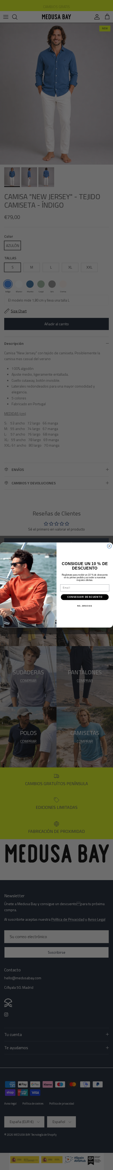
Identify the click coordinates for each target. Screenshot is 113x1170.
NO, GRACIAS (84, 606)
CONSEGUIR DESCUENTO (84, 597)
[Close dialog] (109, 546)
